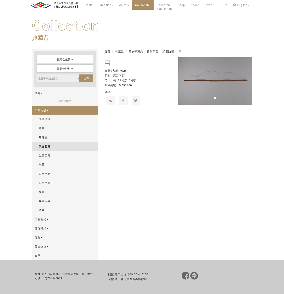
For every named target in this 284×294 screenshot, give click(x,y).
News (208, 5)
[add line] (194, 275)
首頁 (107, 51)
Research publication (164, 7)
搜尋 (86, 78)
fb (226, 5)
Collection (142, 5)
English (241, 5)
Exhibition (104, 5)
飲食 (42, 192)
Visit (89, 5)
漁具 (42, 164)
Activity (124, 5)
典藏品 (119, 51)
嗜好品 (43, 137)
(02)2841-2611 (52, 278)
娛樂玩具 (44, 201)
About (195, 5)
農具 (42, 210)
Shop (181, 5)
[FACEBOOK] (186, 275)
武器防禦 (44, 146)
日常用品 (44, 174)
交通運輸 (44, 119)
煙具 (42, 128)
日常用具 (44, 183)
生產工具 (44, 155)
